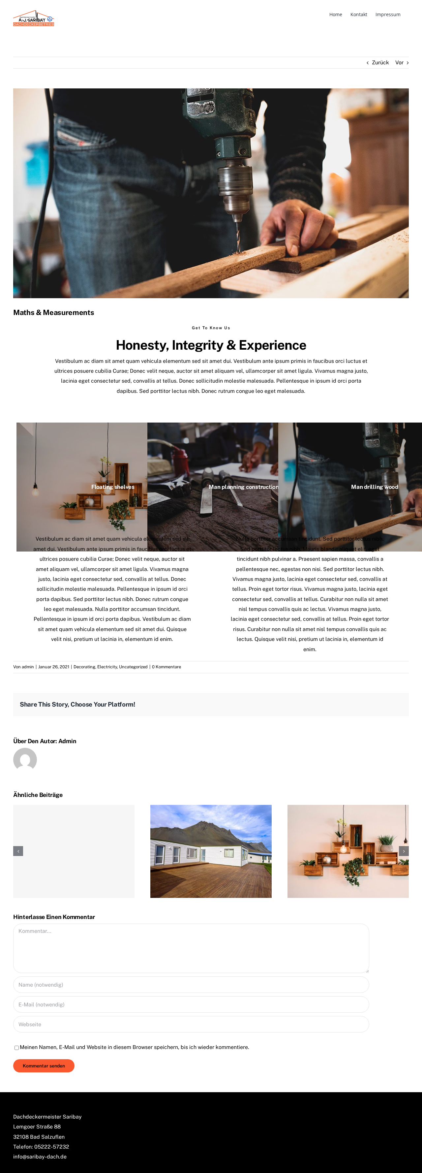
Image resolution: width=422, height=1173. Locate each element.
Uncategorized (133, 666)
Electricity (107, 666)
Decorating (84, 666)
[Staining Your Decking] (211, 851)
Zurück (380, 62)
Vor (399, 62)
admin (28, 666)
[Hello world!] (74, 851)
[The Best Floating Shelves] (348, 851)
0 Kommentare (166, 666)
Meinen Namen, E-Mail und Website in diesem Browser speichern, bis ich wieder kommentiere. (134, 1047)
